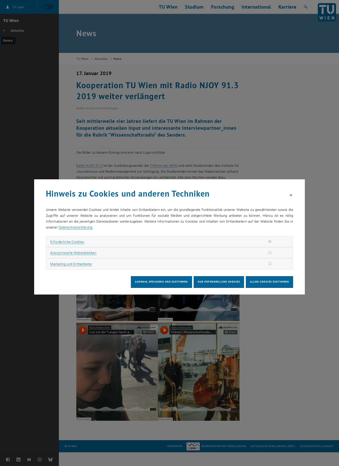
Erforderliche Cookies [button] (67, 242)
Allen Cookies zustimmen (269, 281)
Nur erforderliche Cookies (219, 281)
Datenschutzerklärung (75, 227)
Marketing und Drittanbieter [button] (71, 264)
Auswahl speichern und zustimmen (161, 281)
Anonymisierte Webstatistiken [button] (73, 253)
